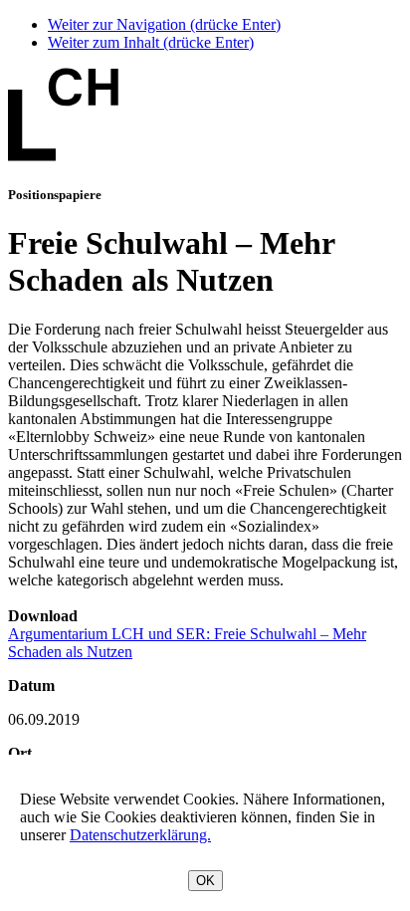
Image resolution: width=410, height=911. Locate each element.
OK (205, 880)
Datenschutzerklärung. (140, 834)
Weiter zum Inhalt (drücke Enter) (151, 42)
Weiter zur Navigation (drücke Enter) (164, 24)
